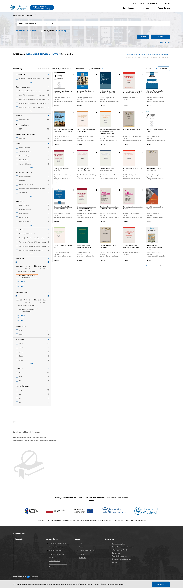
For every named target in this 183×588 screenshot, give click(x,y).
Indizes (146, 8)
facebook (34, 577)
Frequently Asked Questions (121, 559)
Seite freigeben (152, 3)
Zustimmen (160, 584)
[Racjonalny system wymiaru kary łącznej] (131, 196)
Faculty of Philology (55, 550)
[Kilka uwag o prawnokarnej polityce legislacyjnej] (108, 158)
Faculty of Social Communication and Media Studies (58, 564)
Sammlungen (128, 8)
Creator (81, 547)
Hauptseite (19, 539)
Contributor (82, 558)
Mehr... (32, 82)
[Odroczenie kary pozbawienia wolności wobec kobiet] (85, 158)
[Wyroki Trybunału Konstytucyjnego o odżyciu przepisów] (154, 235)
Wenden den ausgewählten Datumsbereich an (27, 276)
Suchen (160, 37)
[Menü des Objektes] (73, 74)
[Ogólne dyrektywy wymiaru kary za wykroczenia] (85, 119)
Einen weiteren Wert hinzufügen (25, 31)
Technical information (119, 556)
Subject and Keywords (86, 550)
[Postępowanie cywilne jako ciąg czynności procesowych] (62, 196)
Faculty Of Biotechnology (57, 543)
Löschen (143, 37)
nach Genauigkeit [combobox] (65, 69)
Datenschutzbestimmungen (115, 584)
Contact (115, 562)
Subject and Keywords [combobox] (27, 23)
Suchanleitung (165, 42)
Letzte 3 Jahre (20, 284)
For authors (116, 553)
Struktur (56, 105)
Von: (17, 266)
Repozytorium (164, 8)
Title (80, 543)
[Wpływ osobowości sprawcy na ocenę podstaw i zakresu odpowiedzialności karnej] (85, 196)
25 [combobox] (86, 69)
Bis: (35, 266)
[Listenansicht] (102, 69)
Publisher (82, 554)
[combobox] (109, 23)
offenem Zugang (60, 31)
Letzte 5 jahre (19, 286)
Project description (118, 544)
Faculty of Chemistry (56, 547)
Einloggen (166, 3)
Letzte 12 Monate (20, 281)
